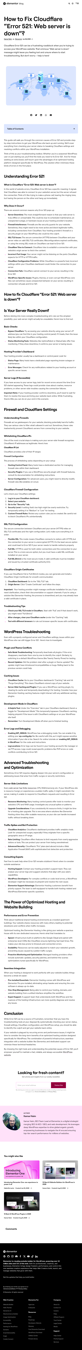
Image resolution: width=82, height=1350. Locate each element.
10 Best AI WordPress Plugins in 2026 (17, 1214)
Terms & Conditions (40, 1091)
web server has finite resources (22, 788)
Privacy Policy (52, 1091)
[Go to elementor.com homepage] (10, 3)
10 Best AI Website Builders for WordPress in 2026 (58, 1183)
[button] (77, 3)
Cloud (55, 938)
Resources (18, 39)
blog (21, 3)
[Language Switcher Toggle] (73, 3)
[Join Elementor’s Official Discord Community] (16, 1256)
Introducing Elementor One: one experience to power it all (21, 1183)
